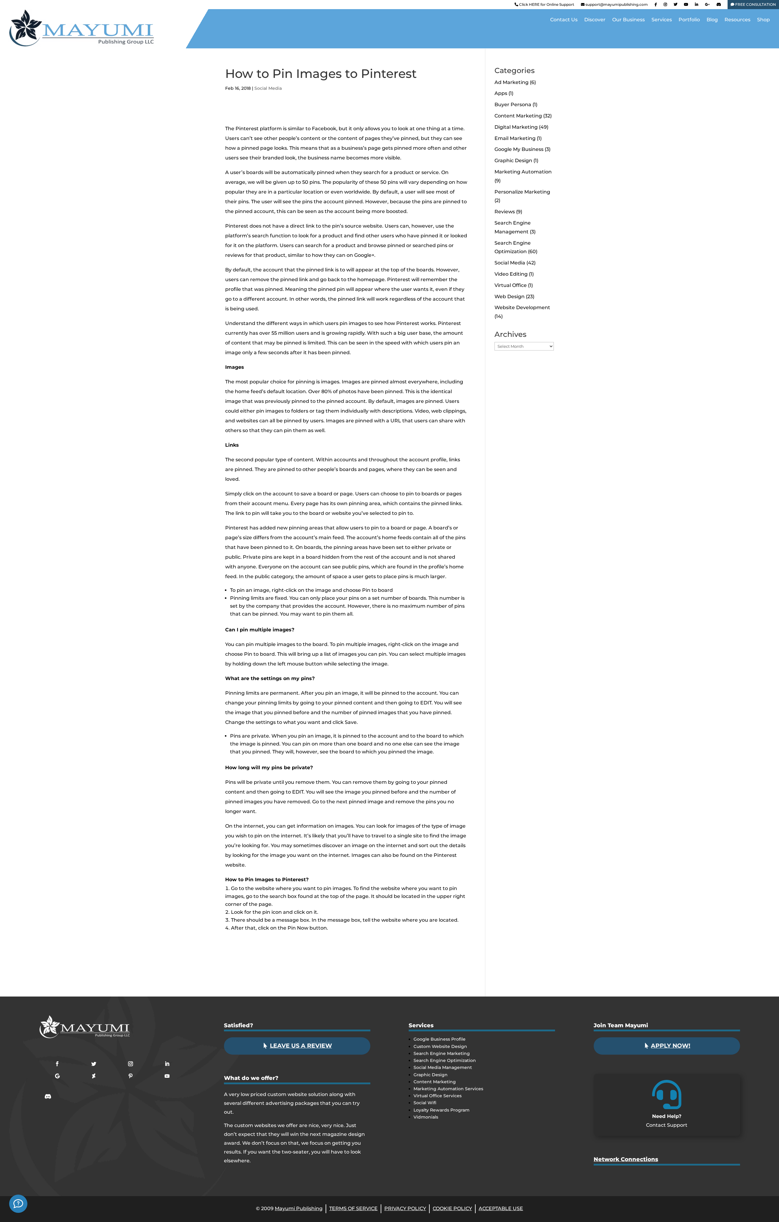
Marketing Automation (523, 172)
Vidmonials (426, 1117)
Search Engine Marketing (442, 1053)
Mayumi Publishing (299, 1208)
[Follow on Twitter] (94, 1064)
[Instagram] (665, 5)
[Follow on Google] (57, 1076)
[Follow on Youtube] (167, 1076)
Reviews (504, 212)
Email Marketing (515, 138)
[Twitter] (675, 5)
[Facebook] (656, 5)
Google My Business (518, 149)
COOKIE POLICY (452, 1208)
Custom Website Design (440, 1046)
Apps (500, 93)
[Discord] (718, 5)
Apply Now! (670, 1045)
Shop (763, 20)
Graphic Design (513, 160)
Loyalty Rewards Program (442, 1110)
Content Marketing (518, 116)
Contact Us (564, 20)
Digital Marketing (516, 127)
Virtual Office (510, 285)
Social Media (268, 88)
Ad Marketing (511, 82)
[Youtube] (686, 5)
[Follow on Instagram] (130, 1064)
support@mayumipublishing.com (616, 4)
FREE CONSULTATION (755, 4)
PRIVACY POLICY (405, 1208)
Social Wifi (425, 1102)
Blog (712, 20)
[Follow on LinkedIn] (167, 1064)
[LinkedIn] (696, 5)
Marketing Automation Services (448, 1088)
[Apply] (18, 1204)
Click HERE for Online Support (546, 4)
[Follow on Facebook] (57, 1064)
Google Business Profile (440, 1039)
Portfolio (689, 20)
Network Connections (626, 1159)
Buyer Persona (512, 104)
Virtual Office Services (438, 1095)
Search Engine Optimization (445, 1060)
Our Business (628, 20)
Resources (737, 20)
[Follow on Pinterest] (130, 1076)
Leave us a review (301, 1045)
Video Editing (511, 274)
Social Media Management (443, 1067)
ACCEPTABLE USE (501, 1208)
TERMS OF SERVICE (353, 1208)
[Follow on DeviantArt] (94, 1076)
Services (661, 20)
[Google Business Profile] (707, 5)
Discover (595, 20)
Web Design (509, 296)
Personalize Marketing (522, 192)
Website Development (522, 307)
